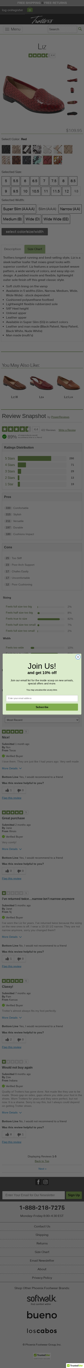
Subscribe (42, 707)
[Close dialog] (78, 657)
